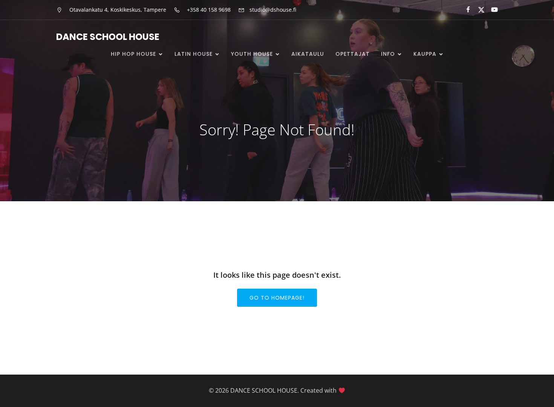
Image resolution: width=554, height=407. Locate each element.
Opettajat (352, 54)
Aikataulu (307, 54)
